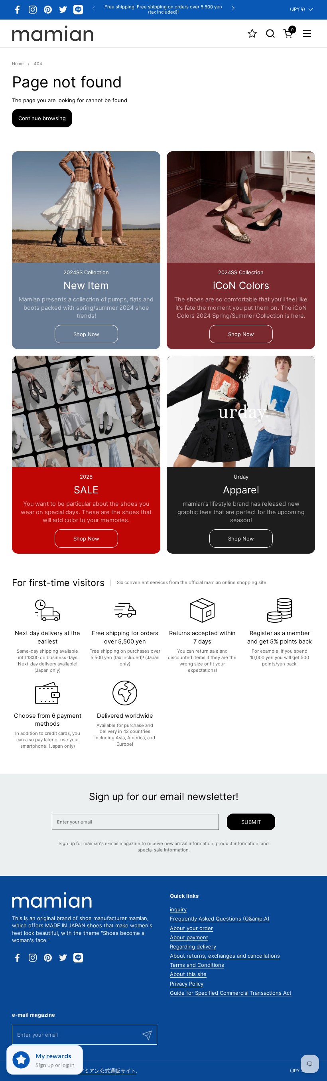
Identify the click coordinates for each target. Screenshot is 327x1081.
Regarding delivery (193, 946)
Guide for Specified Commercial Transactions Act (231, 993)
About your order (191, 928)
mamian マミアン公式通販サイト (97, 1070)
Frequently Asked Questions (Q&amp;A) (220, 918)
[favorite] (252, 33)
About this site (188, 974)
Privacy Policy (186, 983)
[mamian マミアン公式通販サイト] (52, 34)
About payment (189, 937)
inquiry (178, 909)
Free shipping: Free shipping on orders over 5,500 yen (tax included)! (163, 9)
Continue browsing (42, 118)
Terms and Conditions (197, 965)
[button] (270, 33)
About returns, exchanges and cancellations (225, 955)
